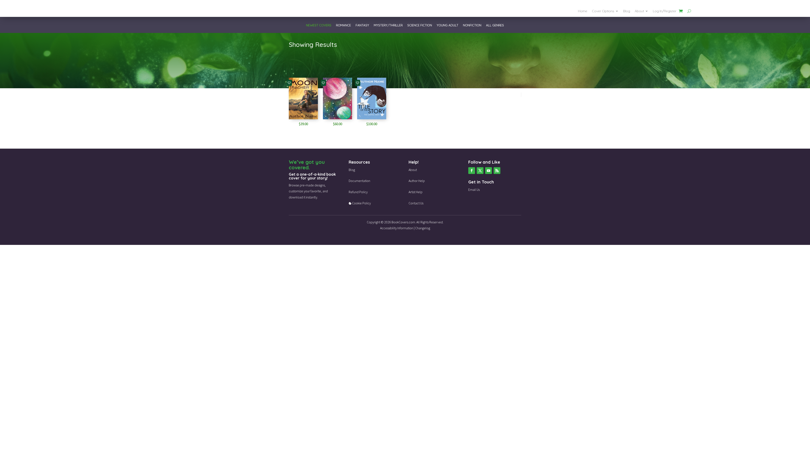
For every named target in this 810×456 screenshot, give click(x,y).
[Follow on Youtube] (488, 170)
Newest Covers (318, 25)
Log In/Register (664, 11)
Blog (626, 11)
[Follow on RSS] (497, 170)
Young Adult (447, 25)
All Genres (495, 25)
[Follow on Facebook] (471, 170)
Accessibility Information (396, 228)
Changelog (422, 228)
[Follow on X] (480, 170)
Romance (343, 25)
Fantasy (362, 25)
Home (582, 11)
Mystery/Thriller (388, 25)
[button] (289, 83)
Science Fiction (419, 25)
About (639, 11)
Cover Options (603, 11)
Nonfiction (472, 25)
